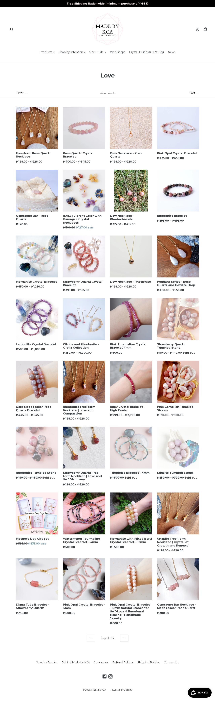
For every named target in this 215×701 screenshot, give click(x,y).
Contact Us (171, 662)
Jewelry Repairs (47, 662)
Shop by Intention (73, 52)
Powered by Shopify (121, 689)
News (171, 52)
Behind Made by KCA (76, 662)
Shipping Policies (148, 662)
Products (48, 52)
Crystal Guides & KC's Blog (146, 52)
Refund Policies (122, 662)
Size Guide (98, 52)
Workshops (117, 52)
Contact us (101, 662)
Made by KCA (98, 689)
